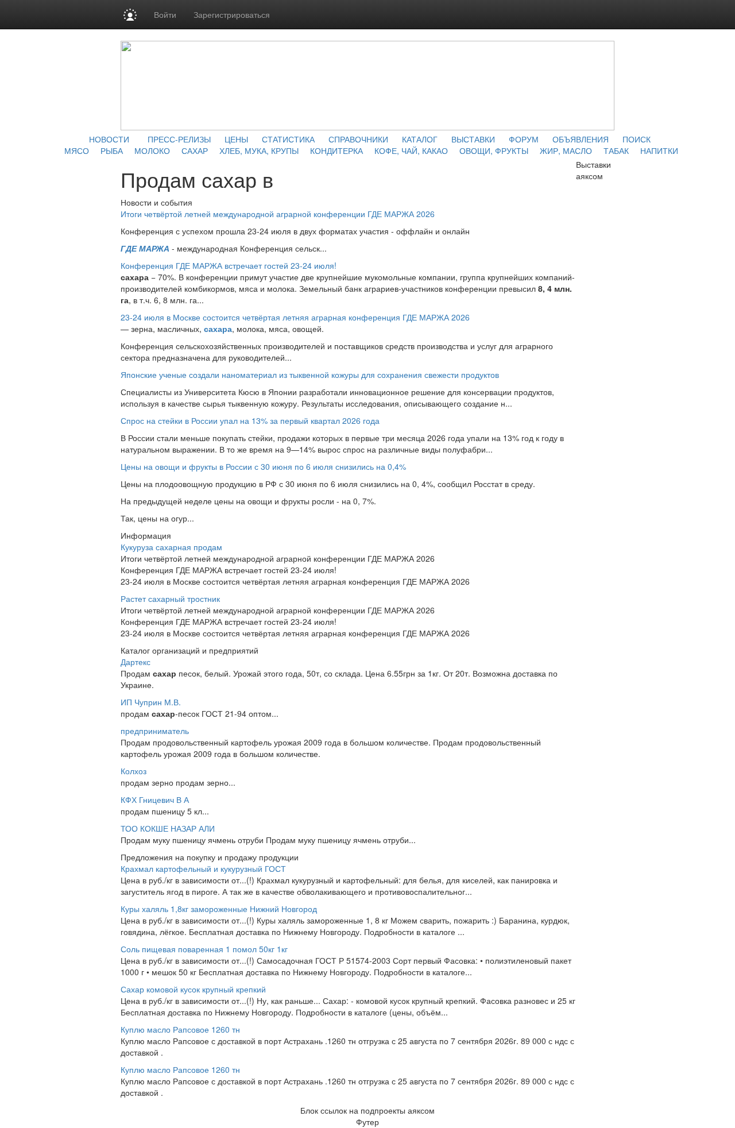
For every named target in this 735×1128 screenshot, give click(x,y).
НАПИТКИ (659, 150)
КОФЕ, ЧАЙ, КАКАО (411, 150)
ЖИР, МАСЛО (566, 150)
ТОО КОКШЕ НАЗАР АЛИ (168, 828)
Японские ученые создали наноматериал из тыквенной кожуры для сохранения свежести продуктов (310, 374)
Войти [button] (165, 14)
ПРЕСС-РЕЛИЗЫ (179, 139)
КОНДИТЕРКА (336, 150)
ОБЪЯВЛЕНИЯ (580, 139)
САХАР (194, 150)
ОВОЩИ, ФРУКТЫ (493, 150)
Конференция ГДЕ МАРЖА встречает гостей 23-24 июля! (228, 265)
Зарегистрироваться (232, 14)
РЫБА (111, 150)
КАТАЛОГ (420, 139)
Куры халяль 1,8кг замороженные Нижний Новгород (219, 908)
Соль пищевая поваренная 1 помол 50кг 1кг (204, 949)
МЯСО (76, 150)
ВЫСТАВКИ (473, 139)
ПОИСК (636, 139)
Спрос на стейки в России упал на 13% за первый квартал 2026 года (250, 420)
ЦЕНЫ (236, 139)
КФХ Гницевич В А (155, 799)
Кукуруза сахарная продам (171, 547)
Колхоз (133, 771)
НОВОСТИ (109, 139)
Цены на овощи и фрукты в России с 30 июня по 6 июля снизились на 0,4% (263, 466)
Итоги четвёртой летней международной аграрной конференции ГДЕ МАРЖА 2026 (278, 213)
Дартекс (135, 661)
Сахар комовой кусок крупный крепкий (193, 989)
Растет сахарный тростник (170, 598)
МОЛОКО (152, 150)
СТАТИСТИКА (288, 139)
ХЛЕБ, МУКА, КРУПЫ (259, 150)
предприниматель (155, 730)
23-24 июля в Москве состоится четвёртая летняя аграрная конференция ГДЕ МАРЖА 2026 (295, 317)
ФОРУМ (524, 139)
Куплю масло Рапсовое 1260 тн (180, 1029)
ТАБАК (616, 150)
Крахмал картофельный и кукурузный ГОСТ (203, 868)
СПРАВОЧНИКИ (358, 139)
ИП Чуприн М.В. (151, 702)
